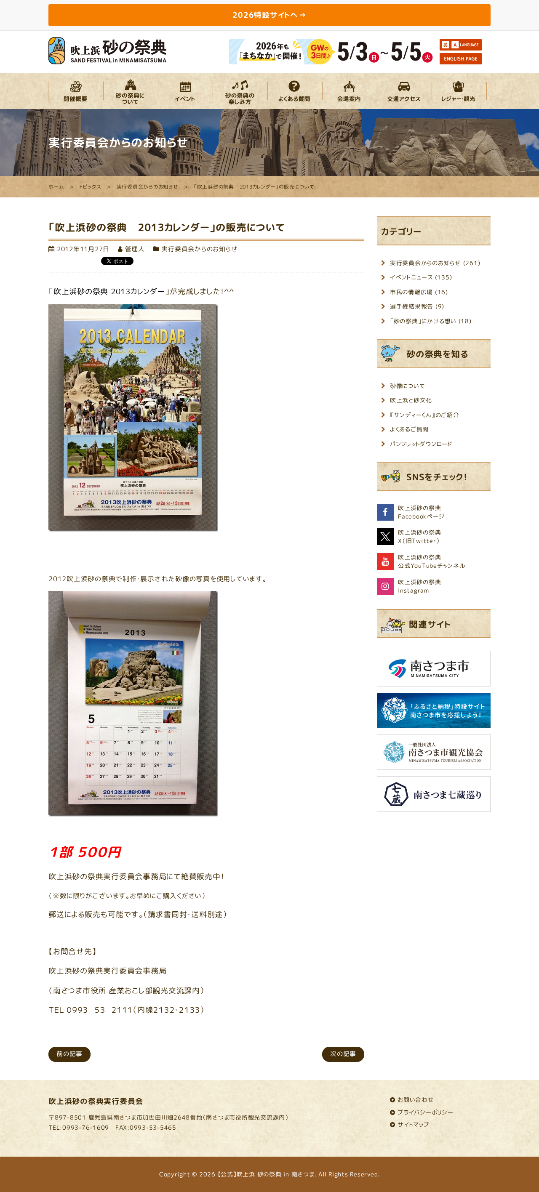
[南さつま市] (434, 671)
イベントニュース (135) (421, 277)
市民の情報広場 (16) (419, 292)
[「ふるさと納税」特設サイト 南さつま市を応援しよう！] (434, 713)
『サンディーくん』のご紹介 (424, 415)
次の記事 (343, 1053)
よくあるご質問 (409, 429)
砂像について (407, 386)
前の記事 (69, 1053)
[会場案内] (349, 91)
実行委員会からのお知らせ (199, 249)
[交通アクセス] (404, 91)
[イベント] (185, 91)
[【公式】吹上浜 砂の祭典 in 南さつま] (107, 49)
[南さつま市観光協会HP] (434, 755)
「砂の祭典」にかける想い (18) (431, 321)
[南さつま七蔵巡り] (434, 797)
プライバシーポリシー (426, 1112)
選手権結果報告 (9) (417, 306)
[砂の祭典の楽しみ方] (240, 91)
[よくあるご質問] (294, 91)
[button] (75, 91)
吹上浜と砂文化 (411, 400)
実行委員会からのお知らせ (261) (435, 263)
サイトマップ (414, 1124)
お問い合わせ (416, 1100)
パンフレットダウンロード (421, 444)
